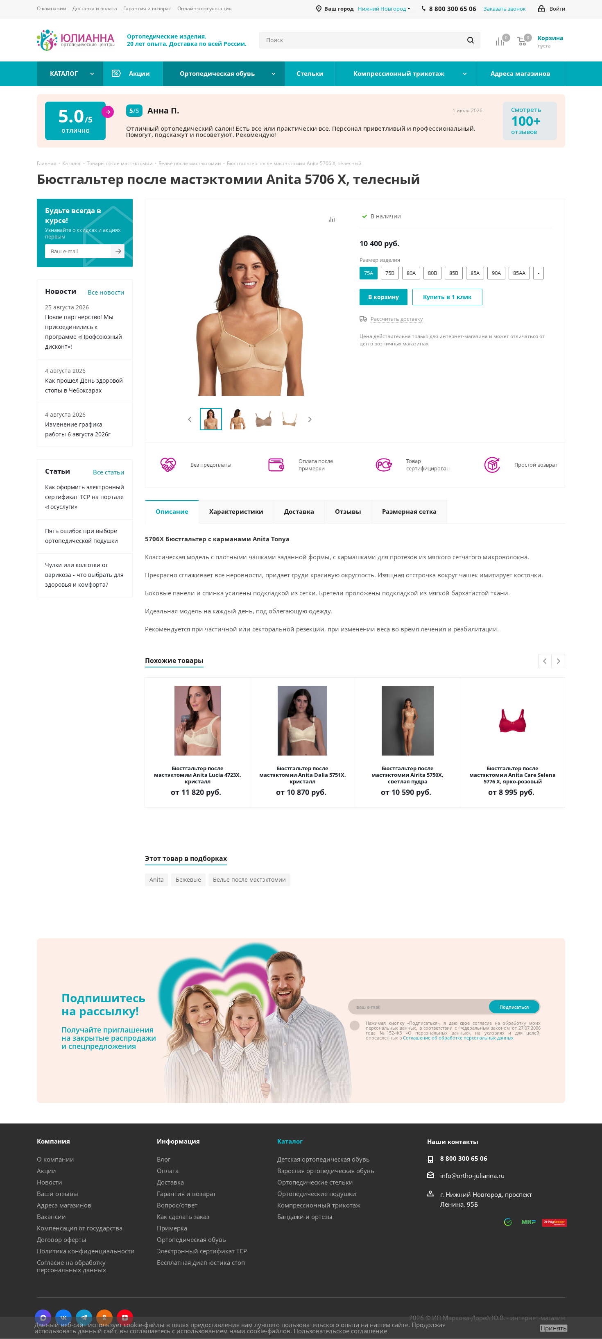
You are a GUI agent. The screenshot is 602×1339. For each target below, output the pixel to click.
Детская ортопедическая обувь (323, 1159)
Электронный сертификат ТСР (202, 1251)
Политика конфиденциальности (86, 1251)
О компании (55, 1159)
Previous (190, 419)
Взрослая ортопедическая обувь (325, 1171)
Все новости (106, 292)
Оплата (168, 1171)
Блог (163, 1159)
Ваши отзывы (57, 1193)
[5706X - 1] (250, 313)
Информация (178, 1141)
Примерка (172, 1228)
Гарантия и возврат (186, 1193)
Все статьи (108, 472)
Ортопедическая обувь (191, 1239)
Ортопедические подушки (316, 1193)
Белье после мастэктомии (249, 879)
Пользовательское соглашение (340, 1331)
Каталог (290, 1141)
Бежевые (188, 879)
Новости (49, 1182)
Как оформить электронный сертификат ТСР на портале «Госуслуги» (84, 497)
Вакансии (51, 1216)
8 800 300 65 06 (463, 1158)
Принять (554, 1328)
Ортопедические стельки (315, 1182)
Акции (46, 1171)
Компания (53, 1141)
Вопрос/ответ (177, 1205)
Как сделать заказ (183, 1216)
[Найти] (470, 40)
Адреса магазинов (64, 1205)
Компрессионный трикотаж (318, 1205)
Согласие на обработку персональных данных (71, 1266)
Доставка (170, 1182)
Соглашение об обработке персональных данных (458, 1038)
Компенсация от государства (79, 1228)
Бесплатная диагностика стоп (201, 1262)
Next (310, 419)
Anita (156, 879)
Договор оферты (61, 1239)
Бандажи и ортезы (305, 1216)
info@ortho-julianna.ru (472, 1175)
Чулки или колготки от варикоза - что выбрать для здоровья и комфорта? (84, 574)
